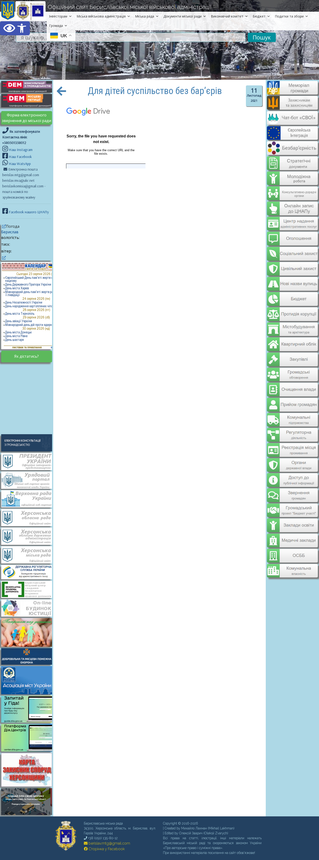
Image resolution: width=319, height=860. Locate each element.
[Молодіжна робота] (292, 174)
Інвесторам (58, 16)
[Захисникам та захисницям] (292, 107)
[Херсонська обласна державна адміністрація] (29, 535)
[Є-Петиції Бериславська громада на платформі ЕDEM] (29, 100)
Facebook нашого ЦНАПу (28, 212)
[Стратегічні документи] (292, 160)
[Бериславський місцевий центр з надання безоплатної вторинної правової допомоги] (29, 589)
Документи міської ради (182, 16)
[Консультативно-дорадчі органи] (292, 189)
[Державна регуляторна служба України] (29, 571)
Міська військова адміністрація (101, 16)
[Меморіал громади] (292, 92)
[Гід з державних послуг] (29, 721)
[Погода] (3, 226)
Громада (56, 25)
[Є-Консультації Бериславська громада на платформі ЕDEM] (29, 86)
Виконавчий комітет (227, 16)
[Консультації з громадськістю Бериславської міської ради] (29, 442)
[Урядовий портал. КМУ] (29, 479)
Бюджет (259, 16)
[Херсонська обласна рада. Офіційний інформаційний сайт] (29, 517)
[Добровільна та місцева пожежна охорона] (29, 656)
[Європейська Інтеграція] (292, 136)
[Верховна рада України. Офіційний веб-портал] (29, 498)
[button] (15, 28)
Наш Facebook (20, 156)
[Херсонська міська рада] (29, 554)
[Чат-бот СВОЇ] (292, 122)
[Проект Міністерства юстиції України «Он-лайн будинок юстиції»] (29, 607)
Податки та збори (289, 16)
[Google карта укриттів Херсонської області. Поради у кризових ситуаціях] (29, 813)
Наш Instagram (20, 149)
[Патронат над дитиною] (29, 632)
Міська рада (144, 16)
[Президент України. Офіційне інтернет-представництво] (29, 461)
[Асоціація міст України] (29, 679)
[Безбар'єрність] (292, 151)
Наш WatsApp (19, 163)
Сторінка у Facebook (106, 849)
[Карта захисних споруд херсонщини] (29, 785)
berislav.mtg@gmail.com (109, 843)
